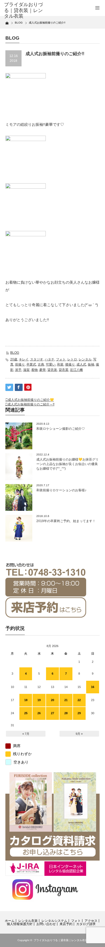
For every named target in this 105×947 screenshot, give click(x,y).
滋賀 (26, 370)
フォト (61, 359)
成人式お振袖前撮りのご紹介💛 (31, 400)
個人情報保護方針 (20, 924)
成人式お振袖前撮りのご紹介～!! (31, 404)
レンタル (85, 359)
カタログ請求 (86, 924)
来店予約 (66, 924)
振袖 (91, 364)
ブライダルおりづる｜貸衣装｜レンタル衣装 (61, 940)
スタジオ (36, 359)
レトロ (72, 359)
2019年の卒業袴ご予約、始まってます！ (67, 521)
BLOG (14, 353)
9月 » (79, 733)
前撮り (20, 364)
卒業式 (31, 364)
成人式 (81, 364)
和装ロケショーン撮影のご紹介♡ (60, 429)
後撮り (70, 364)
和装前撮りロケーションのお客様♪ (61, 490)
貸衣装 (52, 370)
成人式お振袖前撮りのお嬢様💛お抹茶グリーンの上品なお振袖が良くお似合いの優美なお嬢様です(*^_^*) (67, 464)
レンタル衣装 (28, 920)
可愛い (50, 364)
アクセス (91, 920)
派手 (18, 370)
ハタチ (49, 359)
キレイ (24, 359)
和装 (60, 364)
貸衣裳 (63, 370)
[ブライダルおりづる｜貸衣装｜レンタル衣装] (25, 10)
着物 (34, 370)
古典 (41, 364)
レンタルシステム (54, 920)
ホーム (10, 920)
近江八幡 (76, 370)
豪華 (42, 370)
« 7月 (25, 733)
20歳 (13, 359)
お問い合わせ (46, 924)
